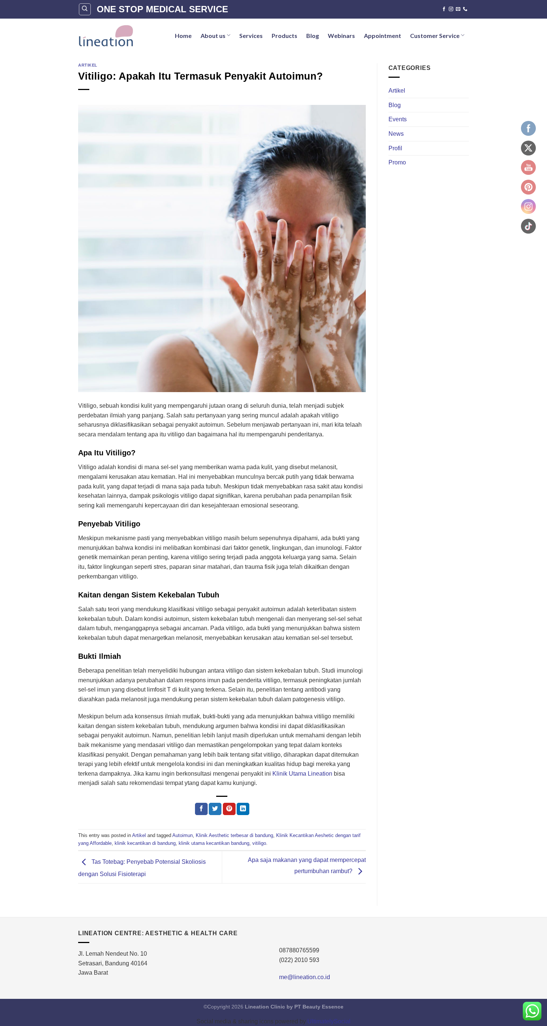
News (396, 134)
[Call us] (465, 9)
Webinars (341, 35)
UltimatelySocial (329, 1021)
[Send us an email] (458, 9)
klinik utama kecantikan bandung (214, 843)
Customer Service (435, 35)
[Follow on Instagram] (451, 9)
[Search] (85, 9)
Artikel (87, 65)
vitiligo (259, 843)
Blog (312, 35)
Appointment (382, 35)
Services (251, 35)
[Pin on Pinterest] (229, 809)
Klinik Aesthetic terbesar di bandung (234, 835)
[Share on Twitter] (215, 809)
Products (284, 35)
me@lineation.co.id (304, 977)
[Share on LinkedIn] (243, 809)
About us (213, 35)
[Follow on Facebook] (444, 9)
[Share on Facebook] (201, 809)
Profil (395, 148)
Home (183, 35)
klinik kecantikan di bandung (145, 843)
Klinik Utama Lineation (302, 773)
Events (397, 119)
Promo (397, 162)
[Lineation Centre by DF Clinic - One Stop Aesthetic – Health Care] (105, 35)
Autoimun (182, 835)
